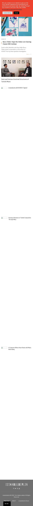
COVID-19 (3, 39)
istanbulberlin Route (24, 501)
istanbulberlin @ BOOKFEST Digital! (17, 88)
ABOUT (14, 501)
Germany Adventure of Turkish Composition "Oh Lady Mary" (19, 218)
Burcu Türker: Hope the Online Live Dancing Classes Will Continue (17, 43)
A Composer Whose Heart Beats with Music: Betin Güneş (19, 348)
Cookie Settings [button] (7, 13)
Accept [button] (16, 13)
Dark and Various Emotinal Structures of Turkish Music (15, 80)
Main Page (7, 501)
